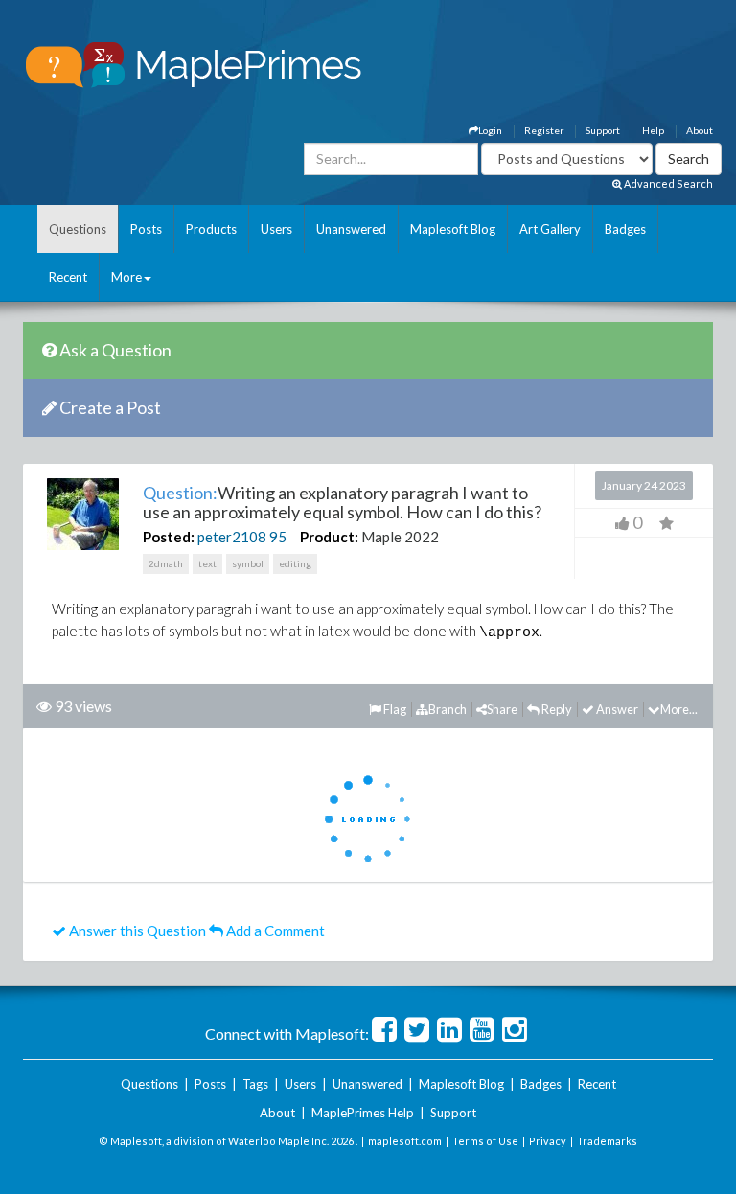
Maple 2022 (400, 536)
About (699, 130)
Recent (68, 277)
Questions (77, 229)
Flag (393, 709)
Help (653, 130)
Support (603, 130)
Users (276, 229)
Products (211, 229)
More (126, 277)
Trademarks (607, 1141)
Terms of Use (485, 1141)
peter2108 (231, 536)
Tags (255, 1084)
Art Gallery (550, 229)
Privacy (547, 1141)
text (207, 563)
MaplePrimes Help (362, 1112)
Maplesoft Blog (452, 229)
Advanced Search (667, 183)
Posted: (169, 536)
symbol (248, 563)
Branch (447, 709)
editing (295, 563)
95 (278, 536)
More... (679, 709)
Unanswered (351, 229)
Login (490, 130)
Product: (329, 536)
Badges (625, 229)
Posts (146, 229)
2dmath (166, 563)
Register (544, 130)
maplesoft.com (405, 1141)
